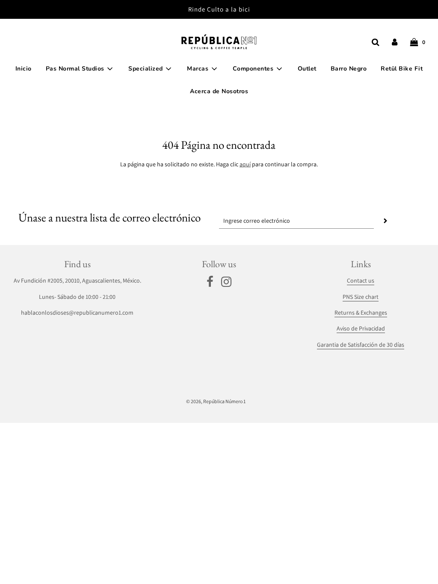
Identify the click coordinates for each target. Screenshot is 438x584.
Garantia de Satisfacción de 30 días (360, 344)
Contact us (360, 280)
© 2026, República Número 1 (216, 401)
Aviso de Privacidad (361, 328)
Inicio (23, 69)
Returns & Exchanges (360, 312)
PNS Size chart (361, 297)
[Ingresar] (394, 42)
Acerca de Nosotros (219, 91)
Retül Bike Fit (402, 69)
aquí (245, 164)
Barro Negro (349, 69)
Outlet (307, 69)
